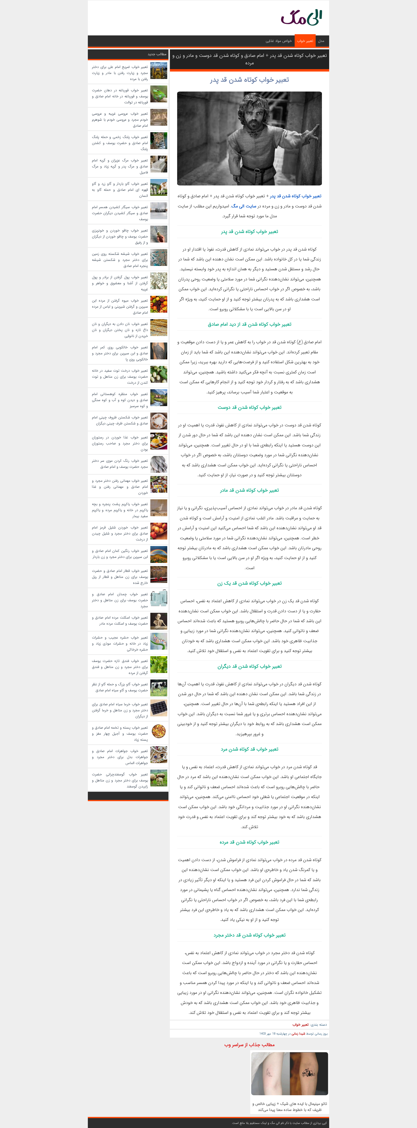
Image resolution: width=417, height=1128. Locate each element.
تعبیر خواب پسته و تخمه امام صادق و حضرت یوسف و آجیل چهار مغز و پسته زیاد (120, 734)
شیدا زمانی (298, 1033)
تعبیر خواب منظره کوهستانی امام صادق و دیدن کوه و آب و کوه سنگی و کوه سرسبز (120, 400)
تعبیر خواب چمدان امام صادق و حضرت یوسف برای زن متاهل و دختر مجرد (120, 600)
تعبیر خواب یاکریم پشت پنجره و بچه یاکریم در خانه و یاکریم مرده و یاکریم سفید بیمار (120, 510)
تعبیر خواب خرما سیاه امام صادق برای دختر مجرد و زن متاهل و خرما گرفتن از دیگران (120, 710)
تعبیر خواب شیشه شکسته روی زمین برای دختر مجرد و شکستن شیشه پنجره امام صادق (120, 260)
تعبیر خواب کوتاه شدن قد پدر (249, 80)
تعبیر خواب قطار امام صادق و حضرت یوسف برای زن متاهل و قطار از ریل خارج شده (120, 577)
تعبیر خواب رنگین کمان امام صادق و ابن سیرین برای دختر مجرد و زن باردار (120, 554)
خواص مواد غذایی (279, 41)
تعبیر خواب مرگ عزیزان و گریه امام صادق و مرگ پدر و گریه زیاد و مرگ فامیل (120, 166)
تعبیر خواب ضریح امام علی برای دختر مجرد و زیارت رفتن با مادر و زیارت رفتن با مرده (120, 73)
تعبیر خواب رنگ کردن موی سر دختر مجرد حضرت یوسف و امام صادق (120, 464)
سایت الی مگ (243, 206)
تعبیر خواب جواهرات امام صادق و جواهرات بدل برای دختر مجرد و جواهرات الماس (120, 757)
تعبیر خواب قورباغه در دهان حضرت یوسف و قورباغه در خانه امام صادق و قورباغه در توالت (120, 96)
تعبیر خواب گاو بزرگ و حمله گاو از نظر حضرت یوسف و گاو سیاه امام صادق (120, 687)
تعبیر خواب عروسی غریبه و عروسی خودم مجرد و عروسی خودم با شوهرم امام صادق (120, 120)
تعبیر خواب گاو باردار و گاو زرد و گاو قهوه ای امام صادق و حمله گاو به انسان (120, 190)
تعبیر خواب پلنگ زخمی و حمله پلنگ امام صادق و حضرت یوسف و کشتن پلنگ (120, 143)
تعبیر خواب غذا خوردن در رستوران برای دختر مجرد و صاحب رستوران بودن (120, 443)
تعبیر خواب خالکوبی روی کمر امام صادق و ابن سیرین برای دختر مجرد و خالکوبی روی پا (120, 353)
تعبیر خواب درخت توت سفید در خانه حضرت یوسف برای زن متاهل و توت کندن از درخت (120, 377)
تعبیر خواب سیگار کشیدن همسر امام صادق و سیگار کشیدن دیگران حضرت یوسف (120, 213)
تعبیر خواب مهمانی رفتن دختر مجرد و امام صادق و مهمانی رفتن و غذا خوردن (120, 487)
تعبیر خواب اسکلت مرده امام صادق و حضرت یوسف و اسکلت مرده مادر (120, 621)
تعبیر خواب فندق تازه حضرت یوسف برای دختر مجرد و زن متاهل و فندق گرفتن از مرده (120, 667)
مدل (321, 41)
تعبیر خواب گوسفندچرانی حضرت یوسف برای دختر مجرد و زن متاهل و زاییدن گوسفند (120, 780)
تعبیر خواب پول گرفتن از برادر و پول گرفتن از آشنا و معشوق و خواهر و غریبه (120, 283)
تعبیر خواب (305, 41)
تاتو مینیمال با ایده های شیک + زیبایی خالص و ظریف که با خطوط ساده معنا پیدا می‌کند (289, 1107)
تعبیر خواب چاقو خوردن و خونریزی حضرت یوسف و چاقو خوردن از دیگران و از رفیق (120, 236)
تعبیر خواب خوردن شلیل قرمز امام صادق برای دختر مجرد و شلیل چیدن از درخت (120, 533)
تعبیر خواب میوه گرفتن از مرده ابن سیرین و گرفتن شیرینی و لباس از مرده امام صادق (120, 307)
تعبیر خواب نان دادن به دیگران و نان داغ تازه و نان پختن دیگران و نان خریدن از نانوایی (120, 330)
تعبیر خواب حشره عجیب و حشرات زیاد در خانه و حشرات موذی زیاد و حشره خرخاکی (120, 644)
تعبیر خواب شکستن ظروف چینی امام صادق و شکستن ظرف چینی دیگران (120, 420)
